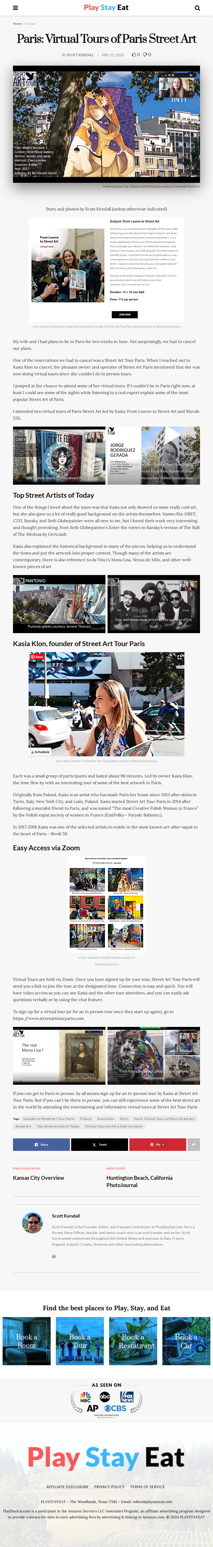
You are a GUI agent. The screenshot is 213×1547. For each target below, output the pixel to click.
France (85, 1119)
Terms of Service (147, 1487)
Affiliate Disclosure (67, 1487)
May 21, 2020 (113, 55)
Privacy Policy (109, 1487)
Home (17, 24)
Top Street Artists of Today (58, 1126)
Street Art (23, 1126)
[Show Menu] (15, 8)
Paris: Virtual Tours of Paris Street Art (164, 1119)
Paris (124, 1119)
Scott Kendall (80, 55)
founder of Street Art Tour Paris (49, 1119)
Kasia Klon (105, 1119)
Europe (30, 24)
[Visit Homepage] (106, 7)
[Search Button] (197, 8)
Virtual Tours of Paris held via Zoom (114, 1126)
